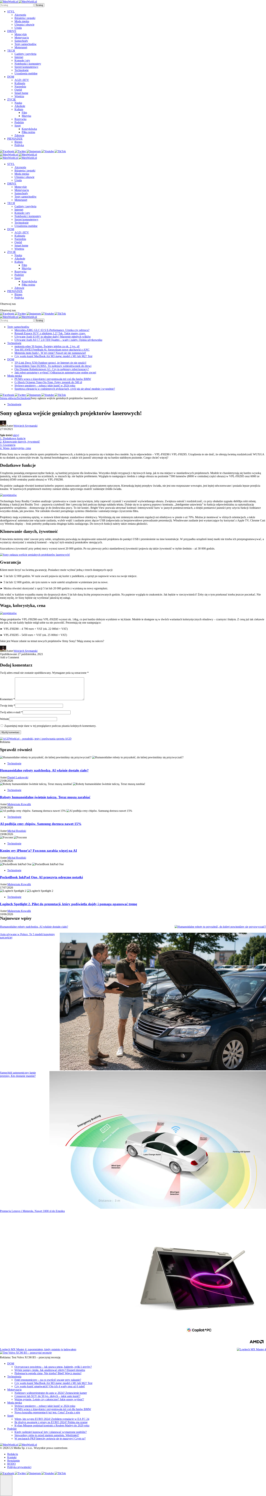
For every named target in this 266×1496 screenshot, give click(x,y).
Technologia (14, 1376)
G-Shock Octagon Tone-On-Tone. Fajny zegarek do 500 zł (48, 382)
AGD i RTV (21, 80)
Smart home (21, 93)
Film (24, 112)
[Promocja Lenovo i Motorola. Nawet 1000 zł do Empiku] (197, 1278)
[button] (6, 1485)
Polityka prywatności (19, 1467)
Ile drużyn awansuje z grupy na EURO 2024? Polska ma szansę (51, 1422)
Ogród (18, 89)
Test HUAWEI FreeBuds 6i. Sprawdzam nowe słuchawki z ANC (52, 349)
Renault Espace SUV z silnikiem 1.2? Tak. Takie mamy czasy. (50, 333)
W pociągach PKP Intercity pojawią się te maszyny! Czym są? (50, 1438)
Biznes (18, 141)
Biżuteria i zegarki (24, 18)
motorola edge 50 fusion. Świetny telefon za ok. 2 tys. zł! (47, 346)
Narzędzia (20, 86)
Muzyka (26, 115)
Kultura (18, 109)
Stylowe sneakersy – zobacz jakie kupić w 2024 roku (44, 385)
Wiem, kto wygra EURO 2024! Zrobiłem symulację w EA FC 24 (51, 1418)
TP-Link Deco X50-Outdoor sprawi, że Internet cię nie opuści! (50, 362)
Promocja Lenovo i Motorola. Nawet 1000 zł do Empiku (32, 1211)
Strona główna (8, 398)
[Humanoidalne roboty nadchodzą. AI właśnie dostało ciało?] (220, 926)
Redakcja (12, 1454)
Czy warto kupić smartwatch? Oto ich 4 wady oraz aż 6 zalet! (49, 1386)
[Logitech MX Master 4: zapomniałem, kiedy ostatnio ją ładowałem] (251, 1349)
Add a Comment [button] (9, 657)
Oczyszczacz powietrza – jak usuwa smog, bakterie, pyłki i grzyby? (53, 1366)
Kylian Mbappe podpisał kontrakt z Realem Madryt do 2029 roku (51, 1425)
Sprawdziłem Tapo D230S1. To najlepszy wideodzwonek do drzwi (52, 365)
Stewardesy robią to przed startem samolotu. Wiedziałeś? (46, 1435)
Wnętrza (19, 96)
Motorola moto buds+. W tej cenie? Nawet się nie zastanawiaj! (50, 352)
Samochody (21, 40)
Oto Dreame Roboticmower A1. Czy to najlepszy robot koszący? (51, 369)
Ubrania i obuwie (24, 24)
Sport (17, 125)
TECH (11, 50)
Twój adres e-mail (11, 712)
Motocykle (20, 34)
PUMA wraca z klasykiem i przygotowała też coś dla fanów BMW (52, 379)
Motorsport (20, 47)
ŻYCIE (11, 99)
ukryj (16, 435)
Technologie (21, 70)
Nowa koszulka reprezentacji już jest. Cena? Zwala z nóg (47, 1412)
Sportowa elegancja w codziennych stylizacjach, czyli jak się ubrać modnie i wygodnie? (64, 388)
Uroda (18, 27)
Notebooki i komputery (27, 63)
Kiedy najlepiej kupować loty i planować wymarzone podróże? (50, 1432)
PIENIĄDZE (15, 138)
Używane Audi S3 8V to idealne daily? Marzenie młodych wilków (52, 336)
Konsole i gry (22, 60)
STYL (11, 11)
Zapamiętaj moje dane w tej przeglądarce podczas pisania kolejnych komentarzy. (50, 725)
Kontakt (11, 1457)
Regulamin (13, 1460)
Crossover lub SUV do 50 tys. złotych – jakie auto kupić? (47, 1396)
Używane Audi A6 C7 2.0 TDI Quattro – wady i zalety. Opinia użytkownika (58, 339)
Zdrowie (19, 135)
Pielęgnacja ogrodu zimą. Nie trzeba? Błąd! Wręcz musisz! (47, 1373)
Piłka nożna (28, 132)
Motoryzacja (21, 37)
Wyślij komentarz (10, 732)
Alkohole (19, 106)
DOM (10, 76)
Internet (18, 57)
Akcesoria (20, 14)
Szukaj (39, 5)
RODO (11, 1463)
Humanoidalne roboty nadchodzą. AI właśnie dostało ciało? (34, 926)
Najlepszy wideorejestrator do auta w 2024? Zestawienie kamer (50, 1392)
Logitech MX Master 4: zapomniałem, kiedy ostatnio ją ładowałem (38, 1349)
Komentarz (7, 699)
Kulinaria (19, 83)
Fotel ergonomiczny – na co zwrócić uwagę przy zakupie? (47, 1379)
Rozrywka (20, 119)
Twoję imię (7, 705)
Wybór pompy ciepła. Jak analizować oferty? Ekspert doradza (49, 1370)
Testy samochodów (25, 44)
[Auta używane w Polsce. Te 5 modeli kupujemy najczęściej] (163, 1002)
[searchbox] (16, 5)
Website (4, 718)
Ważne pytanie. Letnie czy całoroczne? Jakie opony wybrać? (49, 1399)
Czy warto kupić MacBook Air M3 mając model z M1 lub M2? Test (53, 356)
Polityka (19, 145)
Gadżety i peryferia (25, 53)
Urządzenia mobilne (25, 73)
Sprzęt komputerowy (26, 66)
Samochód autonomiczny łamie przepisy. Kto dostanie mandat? (18, 1074)
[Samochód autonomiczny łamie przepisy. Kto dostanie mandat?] (157, 1140)
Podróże (19, 122)
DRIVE (11, 31)
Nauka (18, 102)
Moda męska (21, 21)
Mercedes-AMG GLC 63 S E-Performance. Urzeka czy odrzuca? (51, 330)
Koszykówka (29, 128)
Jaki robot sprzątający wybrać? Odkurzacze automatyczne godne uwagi (55, 372)
